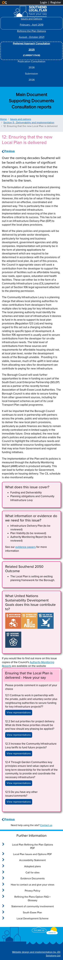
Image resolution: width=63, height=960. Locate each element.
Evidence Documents (33, 878)
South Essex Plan (32, 912)
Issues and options (20, 119)
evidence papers (25, 547)
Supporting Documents (31, 100)
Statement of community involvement (32, 906)
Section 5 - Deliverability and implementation (28, 122)
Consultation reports (31, 107)
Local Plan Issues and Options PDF (32, 854)
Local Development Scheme (32, 918)
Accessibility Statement (32, 860)
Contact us (46, 825)
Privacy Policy (32, 890)
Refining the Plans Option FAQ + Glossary (32, 898)
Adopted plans (32, 866)
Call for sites (32, 872)
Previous (9, 151)
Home (3, 119)
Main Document (31, 94)
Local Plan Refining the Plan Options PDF (32, 846)
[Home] (30, 8)
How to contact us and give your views (32, 884)
